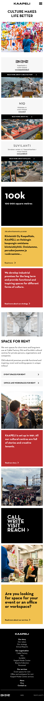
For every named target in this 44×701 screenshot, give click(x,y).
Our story (22, 639)
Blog (22, 683)
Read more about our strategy (16, 304)
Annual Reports (22, 647)
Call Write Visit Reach (16, 523)
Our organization (22, 651)
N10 (22, 656)
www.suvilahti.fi (22, 153)
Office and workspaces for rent (19, 383)
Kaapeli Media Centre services (22, 677)
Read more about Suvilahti (19, 158)
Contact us (22, 685)
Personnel (22, 665)
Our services (22, 669)
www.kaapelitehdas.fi (22, 70)
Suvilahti (22, 658)
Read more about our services (16, 620)
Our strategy (22, 644)
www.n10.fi (22, 112)
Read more (10, 263)
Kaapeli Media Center (22, 660)
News (22, 680)
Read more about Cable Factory (20, 74)
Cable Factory (22, 653)
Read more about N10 (20, 116)
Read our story (10, 463)
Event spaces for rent (14, 374)
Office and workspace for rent (22, 674)
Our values (22, 642)
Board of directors (22, 663)
